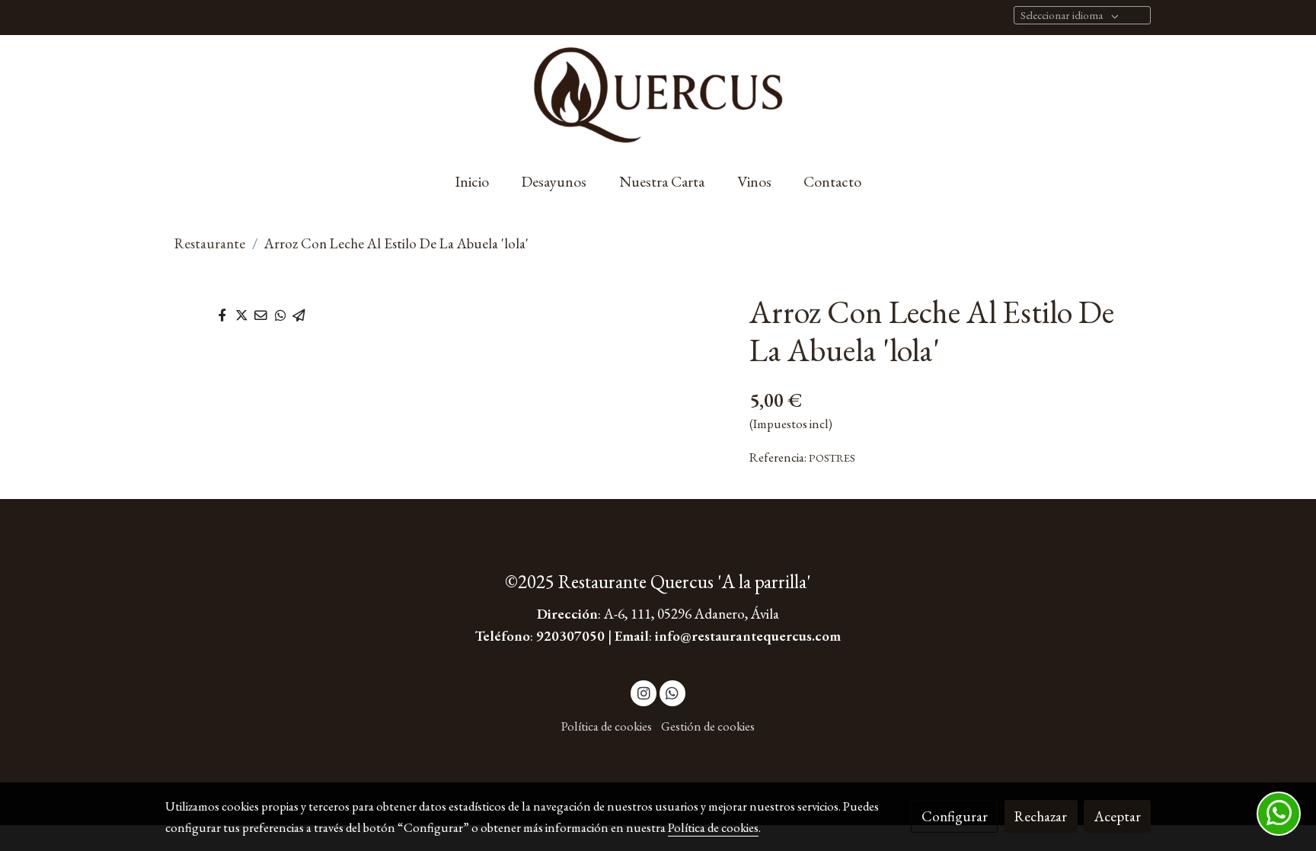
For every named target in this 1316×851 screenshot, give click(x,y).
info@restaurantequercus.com (748, 635)
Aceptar (1117, 816)
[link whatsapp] (672, 692)
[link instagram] (643, 692)
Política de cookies (606, 726)
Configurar (955, 816)
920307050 (570, 635)
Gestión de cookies (708, 726)
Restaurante (209, 243)
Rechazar (1040, 816)
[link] (658, 96)
